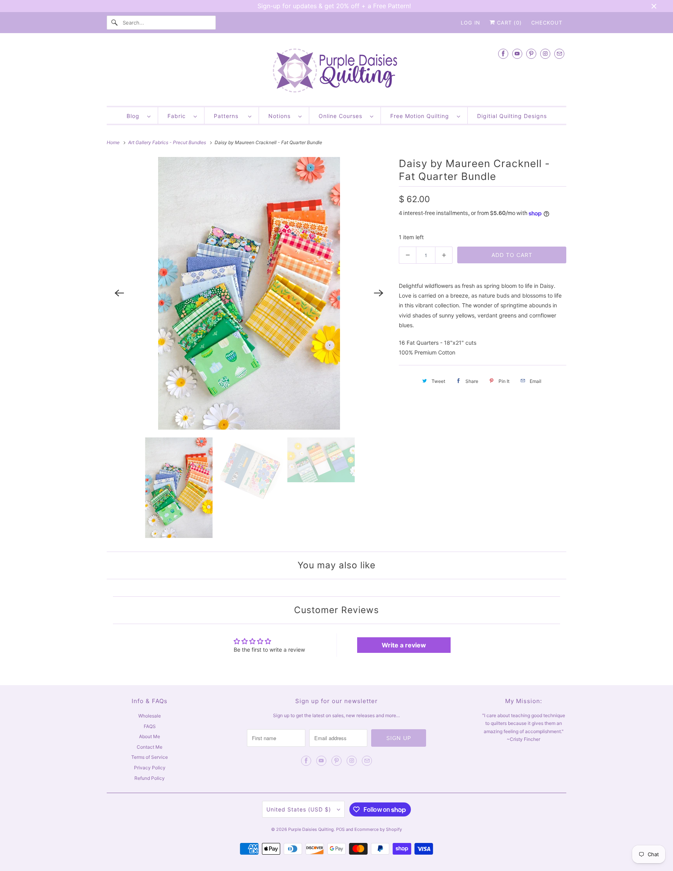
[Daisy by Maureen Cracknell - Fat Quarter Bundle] (249, 293)
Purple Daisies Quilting (311, 829)
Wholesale (149, 716)
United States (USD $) (299, 809)
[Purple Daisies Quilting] (336, 71)
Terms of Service (149, 757)
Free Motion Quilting (421, 116)
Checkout (546, 22)
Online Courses (342, 116)
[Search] (114, 23)
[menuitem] (138, 115)
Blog (135, 116)
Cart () (508, 22)
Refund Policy (149, 778)
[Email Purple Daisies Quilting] (559, 53)
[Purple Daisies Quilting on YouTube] (517, 53)
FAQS (150, 726)
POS (340, 829)
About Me (149, 736)
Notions (281, 116)
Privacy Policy (150, 767)
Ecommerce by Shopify (378, 829)
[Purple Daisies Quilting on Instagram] (545, 53)
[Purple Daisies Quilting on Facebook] (503, 53)
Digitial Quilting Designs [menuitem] (512, 116)
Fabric (178, 116)
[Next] (378, 293)
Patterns (229, 116)
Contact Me (149, 747)
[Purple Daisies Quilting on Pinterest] (531, 53)
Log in (470, 22)
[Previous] (119, 293)
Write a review (404, 645)
